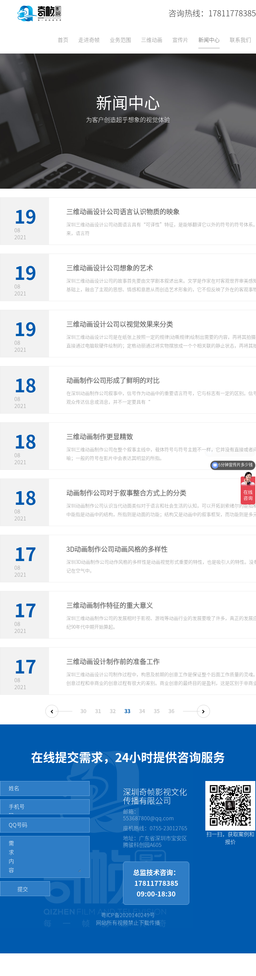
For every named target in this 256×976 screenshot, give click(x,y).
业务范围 (120, 40)
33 (127, 711)
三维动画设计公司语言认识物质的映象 (123, 211)
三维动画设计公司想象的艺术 (109, 268)
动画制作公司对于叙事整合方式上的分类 (126, 492)
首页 (63, 40)
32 (113, 711)
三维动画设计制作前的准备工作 (113, 661)
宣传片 (180, 40)
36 (171, 711)
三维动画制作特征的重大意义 (109, 605)
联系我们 (240, 40)
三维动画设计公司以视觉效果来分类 (119, 324)
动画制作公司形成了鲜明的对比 (113, 380)
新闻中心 (209, 40)
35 (157, 711)
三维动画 (151, 40)
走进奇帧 (89, 40)
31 (98, 711)
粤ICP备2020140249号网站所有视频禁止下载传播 (128, 918)
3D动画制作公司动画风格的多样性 (117, 549)
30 (83, 711)
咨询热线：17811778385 (212, 13)
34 (142, 711)
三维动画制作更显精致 (99, 436)
